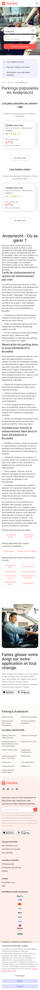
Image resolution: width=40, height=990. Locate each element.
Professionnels (8, 864)
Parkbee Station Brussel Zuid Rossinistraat (7, 723)
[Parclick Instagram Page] (3, 789)
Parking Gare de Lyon (29, 741)
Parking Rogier (10, 572)
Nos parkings (7, 852)
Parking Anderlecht (21, 82)
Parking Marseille (8, 766)
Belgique (10, 82)
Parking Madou (28, 583)
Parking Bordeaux (27, 762)
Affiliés (5, 871)
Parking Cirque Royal (28, 572)
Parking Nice (6, 762)
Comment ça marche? (11, 849)
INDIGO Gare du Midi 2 (29, 717)
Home (3, 82)
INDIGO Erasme (7, 717)
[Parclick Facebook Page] (12, 789)
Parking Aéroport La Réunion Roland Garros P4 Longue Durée (10, 744)
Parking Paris (26, 756)
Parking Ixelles (8, 551)
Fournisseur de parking (11, 867)
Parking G (8, 565)
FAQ (3, 886)
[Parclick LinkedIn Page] (8, 789)
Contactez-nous (8, 882)
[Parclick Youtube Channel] (17, 789)
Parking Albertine (28, 566)
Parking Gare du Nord (10, 750)
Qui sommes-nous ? (10, 845)
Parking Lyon (25, 766)
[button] (20, 30)
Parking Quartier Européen (26, 551)
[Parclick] (9, 3)
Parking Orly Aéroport (29, 735)
